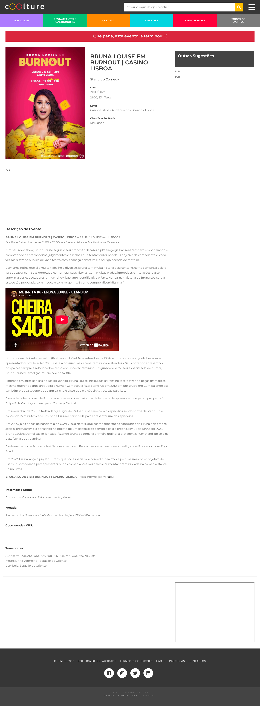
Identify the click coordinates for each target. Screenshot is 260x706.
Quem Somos (64, 661)
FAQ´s (161, 661)
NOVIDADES (22, 20)
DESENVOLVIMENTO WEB (121, 695)
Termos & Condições (136, 661)
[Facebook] (109, 673)
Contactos (197, 661)
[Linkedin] (148, 673)
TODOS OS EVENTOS (238, 20)
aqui (111, 476)
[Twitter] (135, 673)
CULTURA (108, 20)
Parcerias (177, 661)
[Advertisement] (87, 196)
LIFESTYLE (151, 20)
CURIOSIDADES (195, 20)
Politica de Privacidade (97, 661)
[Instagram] (122, 673)
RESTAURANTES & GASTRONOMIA (65, 20)
